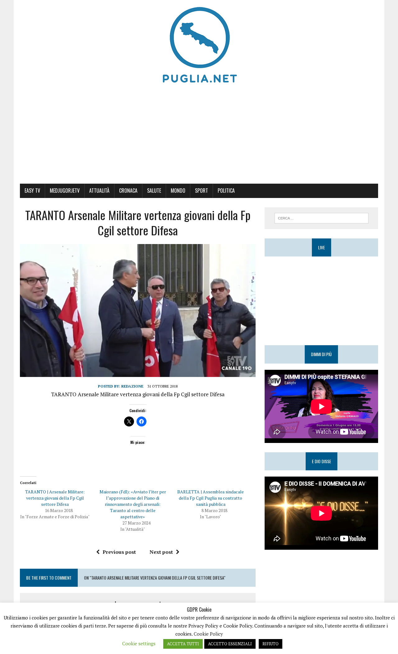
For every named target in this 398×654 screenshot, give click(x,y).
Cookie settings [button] (138, 643)
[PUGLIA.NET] (199, 45)
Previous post (119, 551)
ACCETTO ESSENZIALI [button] (230, 644)
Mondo (178, 190)
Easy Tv (32, 190)
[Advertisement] (199, 137)
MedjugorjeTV (65, 190)
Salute (154, 190)
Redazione (132, 386)
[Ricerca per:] (321, 217)
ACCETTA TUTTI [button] (183, 644)
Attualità (99, 190)
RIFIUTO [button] (270, 644)
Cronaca (128, 190)
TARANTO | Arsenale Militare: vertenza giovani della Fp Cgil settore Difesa (55, 498)
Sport (201, 190)
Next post (161, 551)
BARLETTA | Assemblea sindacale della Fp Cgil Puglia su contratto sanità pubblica (210, 498)
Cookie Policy (208, 634)
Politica (226, 190)
